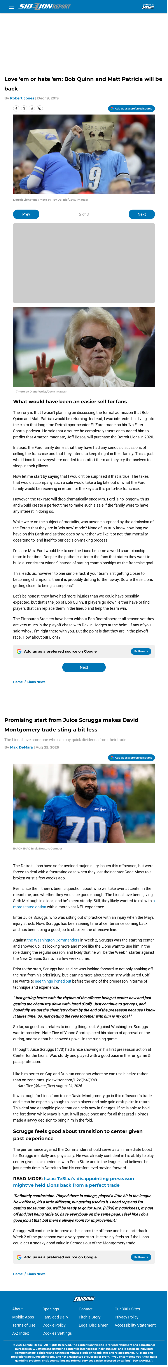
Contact (86, 1309)
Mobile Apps (23, 1317)
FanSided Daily (55, 1317)
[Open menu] (11, 6)
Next (142, 214)
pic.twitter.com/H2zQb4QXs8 (71, 1080)
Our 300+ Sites (127, 1309)
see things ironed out (53, 981)
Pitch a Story (90, 1317)
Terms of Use (23, 1325)
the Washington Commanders (53, 940)
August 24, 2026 (69, 1085)
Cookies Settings (57, 1333)
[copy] (40, 108)
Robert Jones (22, 98)
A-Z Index (20, 1333)
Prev (26, 214)
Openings (50, 1309)
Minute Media (32, 1344)
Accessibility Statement (135, 1325)
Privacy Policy (126, 1317)
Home (18, 682)
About (17, 1309)
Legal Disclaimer (93, 1325)
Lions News (36, 682)
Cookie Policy (54, 1325)
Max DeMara (21, 747)
